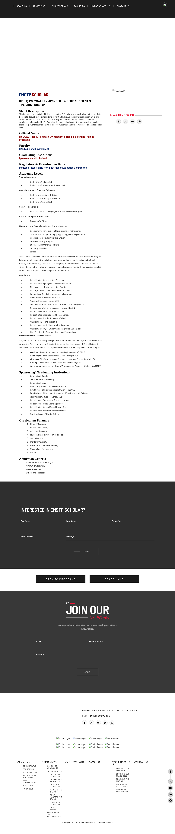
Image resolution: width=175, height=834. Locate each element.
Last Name (70, 521)
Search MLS (114, 579)
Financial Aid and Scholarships (54, 814)
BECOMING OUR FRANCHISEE (123, 775)
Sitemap (109, 822)
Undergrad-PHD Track (56, 780)
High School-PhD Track (56, 775)
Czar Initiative (29, 766)
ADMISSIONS (39, 6)
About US (24, 761)
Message (70, 536)
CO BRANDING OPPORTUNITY (122, 785)
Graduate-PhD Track (55, 786)
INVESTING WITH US (100, 6)
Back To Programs (61, 579)
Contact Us (123, 6)
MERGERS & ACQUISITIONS (122, 790)
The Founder (29, 786)
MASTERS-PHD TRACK (56, 791)
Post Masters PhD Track (56, 797)
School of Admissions (52, 767)
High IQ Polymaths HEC (30, 781)
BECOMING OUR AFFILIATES (123, 770)
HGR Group (28, 789)
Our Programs (60, 6)
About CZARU (29, 769)
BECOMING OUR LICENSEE (123, 780)
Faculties (79, 6)
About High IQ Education (29, 776)
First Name (25, 521)
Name (38, 641)
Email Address (27, 536)
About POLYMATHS (31, 772)
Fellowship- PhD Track (56, 803)
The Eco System (54, 771)
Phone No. (116, 521)
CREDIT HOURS (53, 808)
